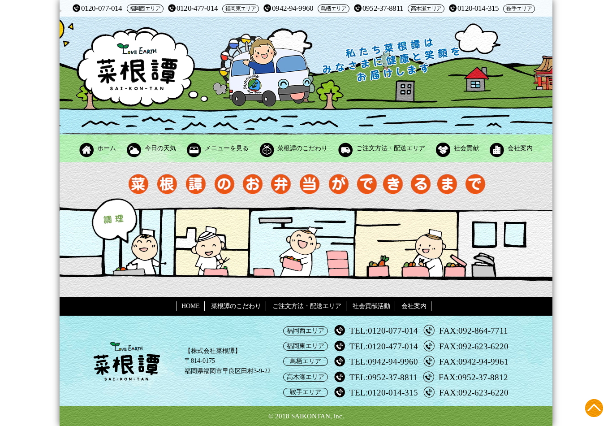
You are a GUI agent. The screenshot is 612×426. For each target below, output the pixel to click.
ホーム (106, 148)
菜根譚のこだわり (302, 148)
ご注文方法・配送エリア (390, 148)
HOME (190, 306)
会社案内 (520, 148)
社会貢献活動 (371, 306)
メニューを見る (227, 148)
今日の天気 (160, 148)
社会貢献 (466, 148)
